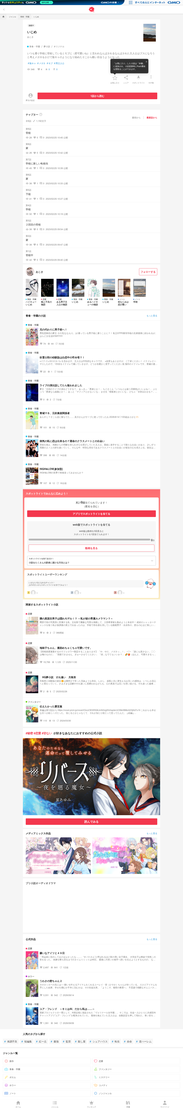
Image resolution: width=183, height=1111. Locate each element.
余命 (128, 1041)
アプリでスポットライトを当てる (91, 513)
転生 (116, 1041)
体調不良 (10, 1041)
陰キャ (32, 63)
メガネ (41, 63)
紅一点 (41, 1041)
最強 (55, 1041)
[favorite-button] (114, 77)
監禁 (67, 1041)
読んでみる (91, 821)
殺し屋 (80, 1041)
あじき (30, 36)
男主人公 (59, 63)
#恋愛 (37, 733)
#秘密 (29, 733)
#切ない (47, 733)
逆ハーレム (144, 1041)
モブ (50, 63)
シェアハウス (99, 1041)
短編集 (26, 1041)
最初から (136, 117)
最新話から (152, 117)
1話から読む (97, 96)
